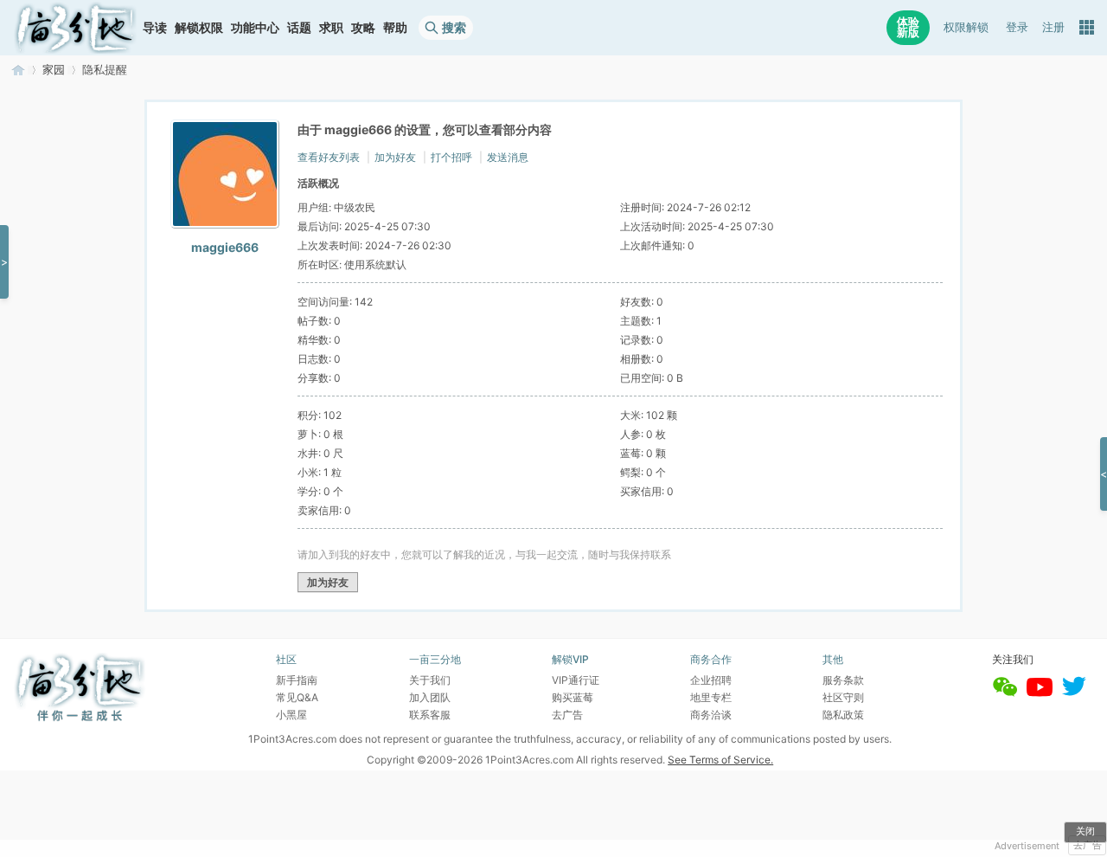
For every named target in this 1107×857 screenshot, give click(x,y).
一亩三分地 (18, 69)
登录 (1017, 27)
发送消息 (507, 157)
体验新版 (908, 27)
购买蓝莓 (572, 697)
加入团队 (430, 697)
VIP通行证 (575, 679)
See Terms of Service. (720, 759)
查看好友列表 (329, 157)
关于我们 (430, 679)
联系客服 (430, 714)
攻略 (363, 27)
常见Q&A (297, 697)
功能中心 (255, 27)
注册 (1053, 27)
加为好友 (395, 157)
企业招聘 (711, 679)
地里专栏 (711, 697)
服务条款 (843, 679)
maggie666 (225, 247)
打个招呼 (451, 157)
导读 (155, 27)
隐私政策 (843, 714)
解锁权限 (199, 27)
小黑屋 (291, 714)
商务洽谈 (711, 714)
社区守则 (843, 697)
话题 (299, 27)
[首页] (75, 28)
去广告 (1087, 845)
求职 (331, 27)
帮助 (395, 27)
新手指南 (296, 679)
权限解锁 (966, 27)
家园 (53, 69)
